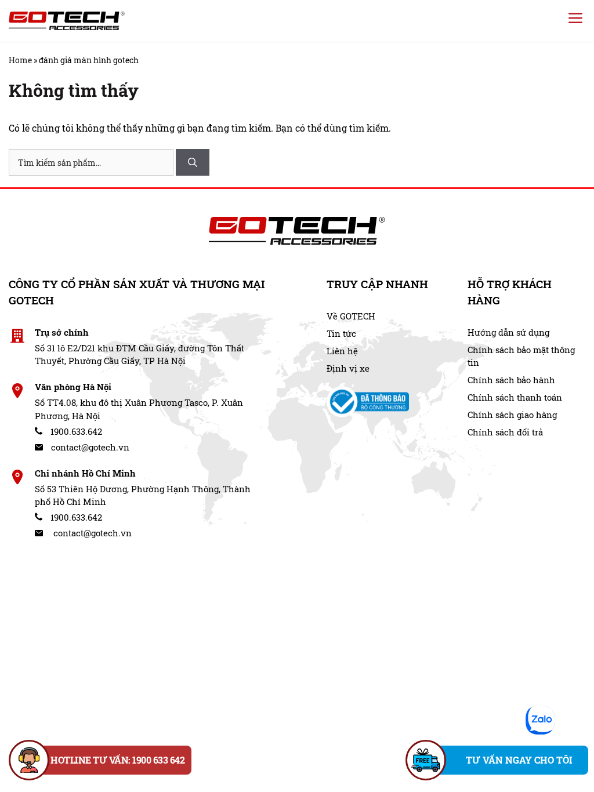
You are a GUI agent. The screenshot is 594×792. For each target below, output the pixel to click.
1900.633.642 (75, 431)
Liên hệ (342, 351)
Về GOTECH (351, 316)
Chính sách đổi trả (505, 432)
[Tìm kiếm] (192, 162)
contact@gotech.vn (89, 447)
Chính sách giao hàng (512, 414)
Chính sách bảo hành (511, 380)
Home (20, 60)
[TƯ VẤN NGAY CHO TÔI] (425, 760)
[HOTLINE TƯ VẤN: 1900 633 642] (29, 760)
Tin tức (341, 333)
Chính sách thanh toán (515, 397)
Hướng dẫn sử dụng (508, 332)
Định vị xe (348, 368)
